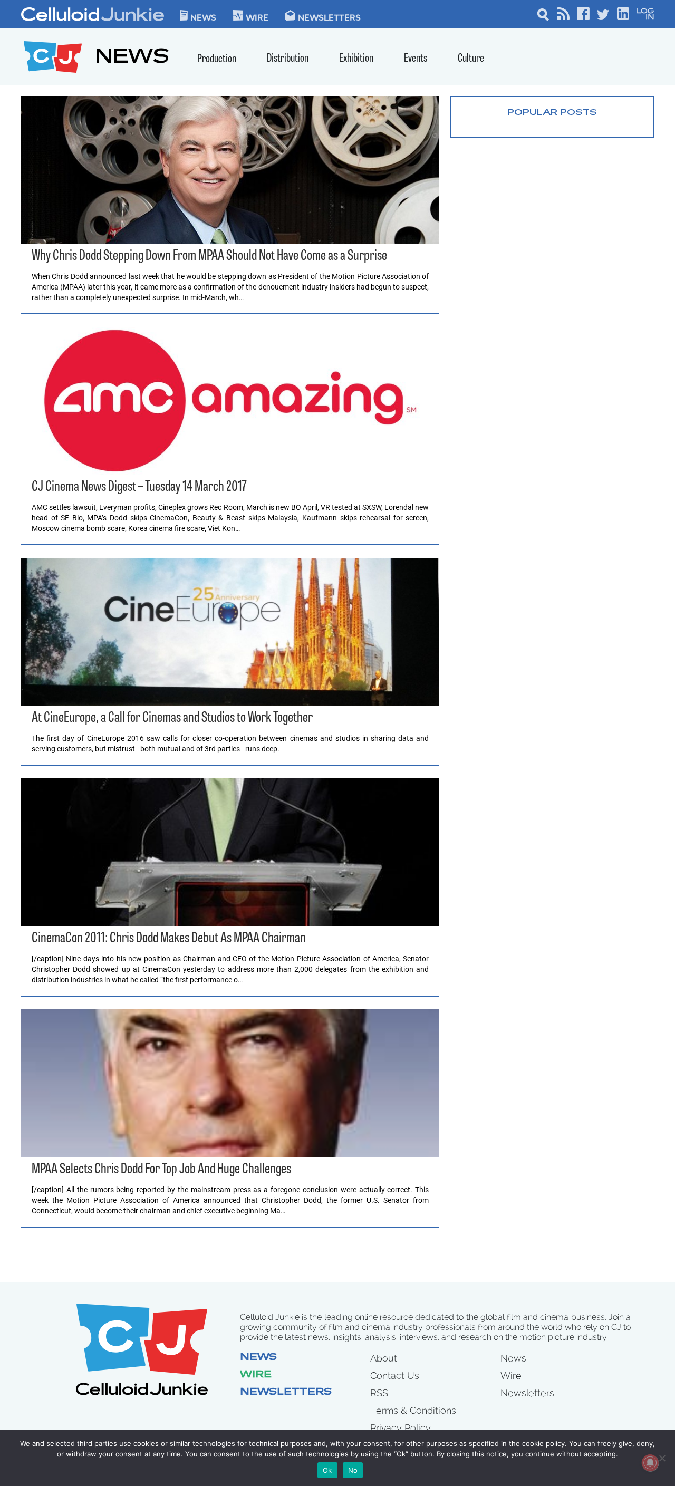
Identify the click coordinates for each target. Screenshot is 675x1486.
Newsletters (329, 17)
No (353, 1470)
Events (415, 58)
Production (216, 59)
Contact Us (394, 1375)
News (203, 17)
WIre (257, 17)
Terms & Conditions (413, 1410)
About (383, 1358)
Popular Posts (552, 113)
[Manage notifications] (650, 1462)
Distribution (287, 58)
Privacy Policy (400, 1427)
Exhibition (356, 58)
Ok (327, 1470)
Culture (471, 58)
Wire (256, 1375)
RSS (379, 1392)
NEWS (132, 58)
